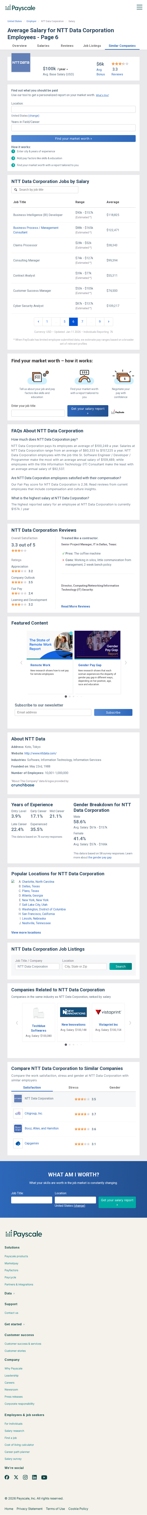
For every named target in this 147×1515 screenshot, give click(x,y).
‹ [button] (21, 662)
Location (68, 961)
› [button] (125, 662)
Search (121, 966)
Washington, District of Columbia (44, 909)
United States (14, 21)
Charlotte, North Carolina (38, 882)
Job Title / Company (28, 961)
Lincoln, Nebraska (34, 918)
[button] (19, 45)
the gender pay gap (100, 857)
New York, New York (35, 900)
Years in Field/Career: (25, 122)
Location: (17, 103)
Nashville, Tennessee (36, 923)
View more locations (26, 932)
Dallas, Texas (31, 886)
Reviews (117, 74)
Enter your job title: (23, 406)
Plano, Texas (30, 891)
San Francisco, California (38, 914)
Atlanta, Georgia (32, 895)
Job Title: (17, 1193)
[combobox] (73, 109)
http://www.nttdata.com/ (40, 753)
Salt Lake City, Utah (34, 905)
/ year (61, 69)
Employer (31, 21)
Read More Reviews (75, 606)
